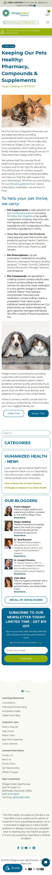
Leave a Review (9, 743)
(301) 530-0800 (10, 794)
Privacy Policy (9, 763)
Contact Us (7, 755)
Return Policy (8, 735)
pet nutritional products (20, 213)
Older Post (14, 413)
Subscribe (26, 658)
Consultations (8, 703)
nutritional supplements (19, 184)
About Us (6, 759)
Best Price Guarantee (12, 739)
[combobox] (20, 22)
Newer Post (38, 413)
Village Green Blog (11, 715)
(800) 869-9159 (21, 797)
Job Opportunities (10, 768)
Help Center (8, 731)
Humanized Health (11, 711)
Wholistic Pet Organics (19, 216)
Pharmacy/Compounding (14, 707)
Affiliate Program (10, 772)
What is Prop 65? (10, 727)
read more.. (20, 517)
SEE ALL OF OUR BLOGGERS (26, 600)
